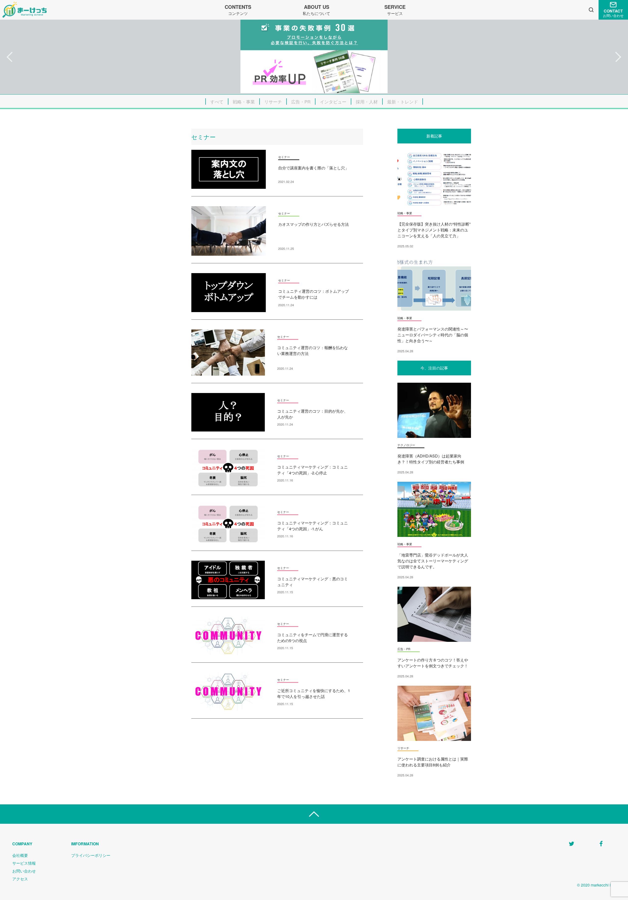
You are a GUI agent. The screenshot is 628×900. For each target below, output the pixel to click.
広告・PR (301, 101)
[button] (9, 57)
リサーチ (273, 101)
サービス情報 (24, 863)
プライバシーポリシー (90, 855)
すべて (216, 101)
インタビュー (333, 101)
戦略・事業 (244, 101)
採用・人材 (367, 101)
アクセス (20, 879)
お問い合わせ (24, 871)
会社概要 (20, 855)
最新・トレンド (402, 101)
